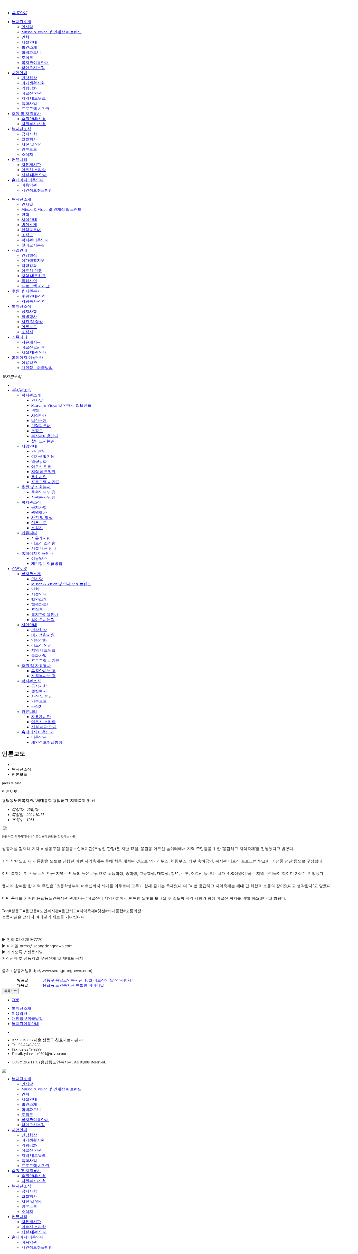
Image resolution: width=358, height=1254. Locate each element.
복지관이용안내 (25, 1024)
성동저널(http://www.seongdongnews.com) (53, 970)
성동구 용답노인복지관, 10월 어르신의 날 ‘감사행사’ (88, 980)
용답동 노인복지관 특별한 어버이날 (73, 985)
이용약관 (19, 1013)
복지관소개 (21, 1008)
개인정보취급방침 (27, 1019)
